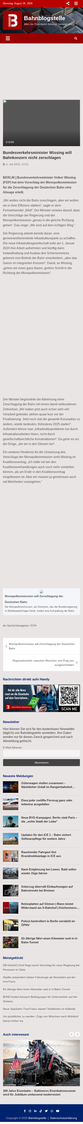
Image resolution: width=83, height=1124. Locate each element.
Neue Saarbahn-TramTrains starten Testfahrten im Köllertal (39, 1008)
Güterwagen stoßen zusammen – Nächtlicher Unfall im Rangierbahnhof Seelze (46, 786)
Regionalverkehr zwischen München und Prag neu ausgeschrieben (43, 662)
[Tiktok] (40, 1111)
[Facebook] (24, 1111)
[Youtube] (58, 1111)
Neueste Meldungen (18, 776)
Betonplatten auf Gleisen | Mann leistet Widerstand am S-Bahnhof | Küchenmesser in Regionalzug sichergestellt (50, 907)
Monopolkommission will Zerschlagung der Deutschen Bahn (42, 646)
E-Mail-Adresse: (12, 747)
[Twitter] (46, 1111)
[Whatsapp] (52, 1111)
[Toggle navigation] (8, 38)
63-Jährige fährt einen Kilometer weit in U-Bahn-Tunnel (36, 989)
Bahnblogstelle (44, 18)
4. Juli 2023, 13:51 (17, 164)
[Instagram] (30, 1111)
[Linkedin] (35, 1111)
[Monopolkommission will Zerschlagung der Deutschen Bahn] (41, 601)
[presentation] (71, 1034)
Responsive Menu (68, 3)
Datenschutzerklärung (63, 1118)
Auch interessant (16, 1034)
